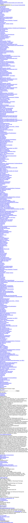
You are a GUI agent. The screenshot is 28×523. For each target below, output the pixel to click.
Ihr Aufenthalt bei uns (4, 174)
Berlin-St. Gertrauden (4, 240)
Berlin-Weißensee (4, 242)
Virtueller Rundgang (4, 104)
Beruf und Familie (4, 218)
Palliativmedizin (3, 89)
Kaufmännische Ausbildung (6, 198)
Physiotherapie (3, 137)
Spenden (2, 16)
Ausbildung (2, 192)
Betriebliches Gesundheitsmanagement (8, 215)
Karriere (2, 191)
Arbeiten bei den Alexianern (6, 220)
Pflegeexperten (3, 154)
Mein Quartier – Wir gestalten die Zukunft (9, 170)
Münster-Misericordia (4, 248)
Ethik (1, 12)
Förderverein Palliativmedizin (6, 17)
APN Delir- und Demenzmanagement (8, 155)
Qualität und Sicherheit (5, 228)
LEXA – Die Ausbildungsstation (7, 207)
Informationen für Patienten (6, 175)
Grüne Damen (3, 187)
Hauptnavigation (3, 1)
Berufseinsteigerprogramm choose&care (8, 211)
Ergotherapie (3, 136)
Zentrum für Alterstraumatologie (7, 61)
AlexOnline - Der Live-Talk (6, 110)
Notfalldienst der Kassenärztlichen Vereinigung (10, 188)
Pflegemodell (3, 146)
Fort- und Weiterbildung (5, 200)
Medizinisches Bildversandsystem (7, 106)
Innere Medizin (3, 70)
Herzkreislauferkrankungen (6, 72)
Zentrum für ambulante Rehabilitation (8, 139)
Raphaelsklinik (3, 254)
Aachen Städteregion (4, 238)
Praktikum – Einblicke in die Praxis (7, 217)
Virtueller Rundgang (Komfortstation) (8, 133)
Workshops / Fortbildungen (6, 57)
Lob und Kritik (3, 515)
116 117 (1, 514)
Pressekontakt (3, 22)
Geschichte (2, 15)
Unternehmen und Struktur (5, 9)
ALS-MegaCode (3, 156)
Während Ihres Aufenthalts (5, 177)
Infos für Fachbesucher (5, 150)
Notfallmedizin (3, 49)
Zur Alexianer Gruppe (5, 516)
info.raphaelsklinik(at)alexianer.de (7, 508)
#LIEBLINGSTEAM (4, 205)
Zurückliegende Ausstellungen (6, 129)
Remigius (2, 251)
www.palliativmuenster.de (5, 434)
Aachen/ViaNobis (4, 239)
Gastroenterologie (4, 59)
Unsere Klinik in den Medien (6, 43)
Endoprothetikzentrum (5, 123)
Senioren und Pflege (4, 164)
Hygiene (2, 229)
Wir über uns (3, 7)
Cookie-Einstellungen (5, 521)
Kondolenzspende (4, 31)
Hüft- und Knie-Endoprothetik (6, 108)
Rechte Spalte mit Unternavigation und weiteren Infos (11, 2)
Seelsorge (2, 13)
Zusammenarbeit (3, 227)
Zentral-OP (2, 224)
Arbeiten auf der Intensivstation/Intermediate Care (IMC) (12, 208)
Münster (2, 247)
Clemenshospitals (18, 511)
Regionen (2, 237)
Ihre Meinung (3, 190)
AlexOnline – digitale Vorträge (6, 23)
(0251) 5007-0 (3, 507)
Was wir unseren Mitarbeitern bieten (7, 151)
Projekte (2, 26)
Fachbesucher (3, 221)
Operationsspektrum (4, 37)
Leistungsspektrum (4, 71)
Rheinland (2, 252)
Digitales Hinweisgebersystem (6, 522)
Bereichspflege (3, 143)
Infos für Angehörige (4, 149)
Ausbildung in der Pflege (5, 206)
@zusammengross (4, 500)
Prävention (2, 19)
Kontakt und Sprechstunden (6, 109)
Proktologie (2, 38)
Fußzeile (2, 3)
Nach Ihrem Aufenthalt (5, 178)
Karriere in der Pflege (4, 204)
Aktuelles (2, 21)
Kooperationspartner (4, 232)
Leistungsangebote (4, 35)
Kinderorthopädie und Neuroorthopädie (8, 116)
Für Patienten (3, 173)
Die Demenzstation (4, 63)
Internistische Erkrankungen (6, 73)
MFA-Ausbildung (4, 193)
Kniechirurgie (3, 114)
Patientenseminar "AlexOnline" (7, 42)
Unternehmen (3, 6)
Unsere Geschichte (4, 172)
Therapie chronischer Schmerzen (7, 51)
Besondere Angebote (4, 127)
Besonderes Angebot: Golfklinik (7, 88)
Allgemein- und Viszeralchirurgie (7, 34)
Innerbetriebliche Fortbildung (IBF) (7, 201)
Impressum (2, 518)
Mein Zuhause (3, 168)
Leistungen (2, 32)
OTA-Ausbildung (4, 195)
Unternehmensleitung (4, 8)
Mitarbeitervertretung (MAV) (6, 18)
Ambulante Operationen (5, 36)
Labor (1, 225)
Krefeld (1, 246)
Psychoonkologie (3, 186)
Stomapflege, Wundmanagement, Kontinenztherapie (11, 163)
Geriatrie (2, 60)
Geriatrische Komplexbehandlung (7, 62)
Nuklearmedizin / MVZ (5, 99)
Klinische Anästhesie (4, 47)
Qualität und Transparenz (5, 10)
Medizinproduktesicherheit (5, 231)
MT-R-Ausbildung (4, 194)
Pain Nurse (2, 160)
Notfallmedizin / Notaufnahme (6, 80)
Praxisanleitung (3, 161)
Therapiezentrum (3, 134)
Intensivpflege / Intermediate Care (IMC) (8, 148)
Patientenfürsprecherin (5, 182)
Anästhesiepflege (3, 152)
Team (1, 39)
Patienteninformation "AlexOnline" (7, 65)
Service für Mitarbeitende (5, 213)
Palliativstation (3, 52)
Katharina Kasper (4, 243)
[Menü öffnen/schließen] (5, 5)
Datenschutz (2, 519)
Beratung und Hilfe (4, 179)
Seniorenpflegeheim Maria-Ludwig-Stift (8, 167)
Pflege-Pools (2, 209)
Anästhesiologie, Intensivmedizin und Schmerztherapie (12, 45)
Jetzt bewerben (3, 234)
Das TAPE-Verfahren (4, 98)
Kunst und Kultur (4, 128)
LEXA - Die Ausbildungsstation (7, 153)
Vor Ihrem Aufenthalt (4, 176)
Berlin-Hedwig (3, 241)
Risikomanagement (4, 230)
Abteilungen (2, 33)
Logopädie (2, 135)
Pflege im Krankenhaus (5, 140)
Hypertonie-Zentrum (4, 74)
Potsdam (2, 250)
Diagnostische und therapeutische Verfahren (9, 97)
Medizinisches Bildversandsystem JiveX (8, 44)
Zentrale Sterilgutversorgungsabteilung (8, 226)
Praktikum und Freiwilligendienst (7, 212)
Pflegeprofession (3, 142)
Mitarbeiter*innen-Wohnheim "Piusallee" (9, 20)
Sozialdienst (2, 183)
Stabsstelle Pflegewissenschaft (6, 141)
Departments (2, 107)
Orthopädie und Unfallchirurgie (7, 85)
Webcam (2, 130)
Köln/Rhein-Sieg (3, 245)
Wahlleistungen (3, 132)
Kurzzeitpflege (3, 165)
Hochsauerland (3, 244)
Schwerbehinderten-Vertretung (6, 214)
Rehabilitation (3, 138)
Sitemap (1, 517)
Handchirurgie (3, 113)
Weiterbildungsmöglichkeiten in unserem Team (10, 56)
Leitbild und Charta (4, 11)
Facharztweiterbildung (5, 203)
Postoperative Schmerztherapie (6, 50)
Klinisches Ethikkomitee (5, 181)
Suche (1, 235)
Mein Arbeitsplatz (4, 169)
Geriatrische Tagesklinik (5, 64)
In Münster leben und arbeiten (6, 219)
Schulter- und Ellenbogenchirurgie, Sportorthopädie (11, 120)
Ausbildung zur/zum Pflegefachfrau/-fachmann (10, 196)
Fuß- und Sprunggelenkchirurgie (7, 112)
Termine (2, 24)
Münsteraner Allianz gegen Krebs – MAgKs (9, 126)
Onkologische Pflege (4, 159)
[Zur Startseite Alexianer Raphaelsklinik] (18, 5)
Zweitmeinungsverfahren (5, 189)
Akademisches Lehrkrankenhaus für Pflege (9, 202)
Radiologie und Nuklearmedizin (7, 95)
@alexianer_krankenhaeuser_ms (7, 498)
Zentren (1, 122)
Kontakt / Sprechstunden (5, 55)
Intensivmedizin (3, 48)
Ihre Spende (2, 30)
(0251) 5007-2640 (6, 492)
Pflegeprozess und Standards (6, 145)
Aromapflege (3, 157)
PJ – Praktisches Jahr (4, 216)
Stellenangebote (3, 199)
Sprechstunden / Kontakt (5, 41)
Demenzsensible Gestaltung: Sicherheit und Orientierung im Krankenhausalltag (13, 28)
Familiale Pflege (3, 147)
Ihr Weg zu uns (3, 505)
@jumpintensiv (3, 499)
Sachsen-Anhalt (3, 253)
